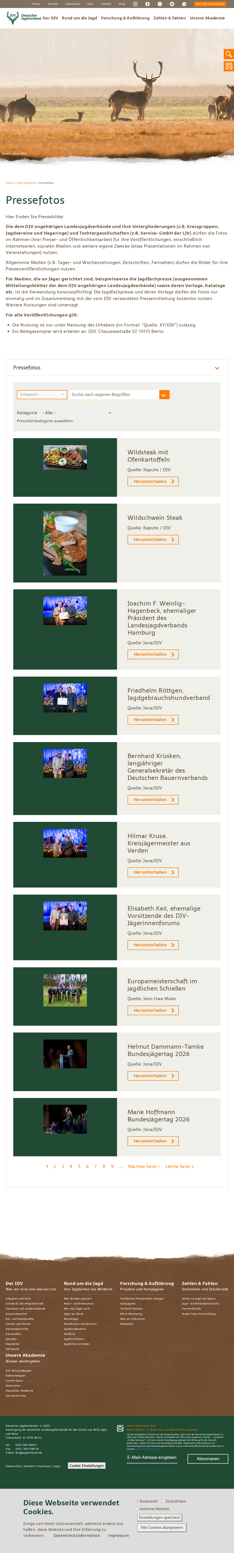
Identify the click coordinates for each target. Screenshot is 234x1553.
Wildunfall (126, 1324)
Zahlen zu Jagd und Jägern (199, 1299)
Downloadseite (26, 183)
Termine (53, 4)
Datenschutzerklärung (146, 1449)
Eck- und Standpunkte (20, 1319)
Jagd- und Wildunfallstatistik (200, 1304)
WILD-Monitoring (131, 1314)
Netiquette (12, 1349)
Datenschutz (14, 1466)
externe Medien (155, 1509)
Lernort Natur (14, 1381)
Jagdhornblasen (74, 1339)
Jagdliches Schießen (77, 1344)
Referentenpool (16, 1376)
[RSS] (184, 4)
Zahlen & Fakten (170, 18)
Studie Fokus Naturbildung (199, 1314)
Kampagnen (128, 1304)
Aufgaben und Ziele (18, 1299)
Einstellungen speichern (159, 1517)
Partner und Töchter (18, 1324)
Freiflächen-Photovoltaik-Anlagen (142, 1299)
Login (57, 1466)
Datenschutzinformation (77, 1535)
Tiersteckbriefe (191, 1309)
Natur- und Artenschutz (79, 1304)
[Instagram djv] (135, 4)
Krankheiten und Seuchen (80, 1324)
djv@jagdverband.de (29, 1453)
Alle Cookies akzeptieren (162, 1527)
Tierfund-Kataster (131, 1309)
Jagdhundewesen (75, 1329)
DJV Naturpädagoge (19, 1371)
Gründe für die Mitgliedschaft (25, 1304)
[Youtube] (172, 4)
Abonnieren (208, 1458)
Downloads (73, 4)
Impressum (44, 1466)
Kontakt (106, 4)
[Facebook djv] (147, 4)
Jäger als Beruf (73, 1314)
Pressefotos (26, 367)
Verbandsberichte (17, 1329)
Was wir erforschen (132, 1319)
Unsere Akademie (207, 18)
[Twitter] (160, 4)
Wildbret (69, 1334)
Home (9, 183)
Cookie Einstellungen (87, 1466)
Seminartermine (16, 1396)
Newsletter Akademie (19, 1391)
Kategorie (27, 413)
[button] (42, 395)
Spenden (11, 1339)
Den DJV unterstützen (210, 4)
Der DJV (50, 18)
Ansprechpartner (16, 1314)
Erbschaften (13, 1334)
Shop (122, 4)
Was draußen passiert (78, 1299)
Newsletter (13, 1344)
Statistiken (176, 1501)
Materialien (13, 1386)
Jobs (90, 4)
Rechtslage (71, 1319)
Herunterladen (150, 481)
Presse (36, 4)
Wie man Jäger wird (77, 1309)
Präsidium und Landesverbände (25, 1309)
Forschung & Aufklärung (125, 18)
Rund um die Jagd (79, 18)
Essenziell (149, 1501)
